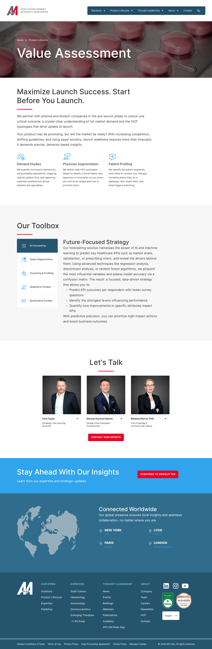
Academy (108, 621)
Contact (187, 10)
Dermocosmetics (80, 609)
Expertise (46, 603)
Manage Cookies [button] (138, 644)
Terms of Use (54, 644)
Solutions (96, 10)
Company (146, 591)
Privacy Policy (71, 644)
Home (20, 40)
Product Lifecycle (119, 10)
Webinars (108, 609)
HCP (143, 615)
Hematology (78, 597)
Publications (110, 615)
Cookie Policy (120, 644)
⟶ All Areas (78, 621)
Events (107, 597)
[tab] (37, 246)
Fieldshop (46, 609)
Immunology (78, 603)
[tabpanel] (108, 281)
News (106, 591)
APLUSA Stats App (114, 627)
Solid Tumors (78, 591)
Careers (145, 603)
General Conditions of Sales (31, 644)
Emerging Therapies (82, 615)
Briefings (108, 603)
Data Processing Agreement (95, 644)
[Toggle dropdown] (104, 10)
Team (144, 597)
